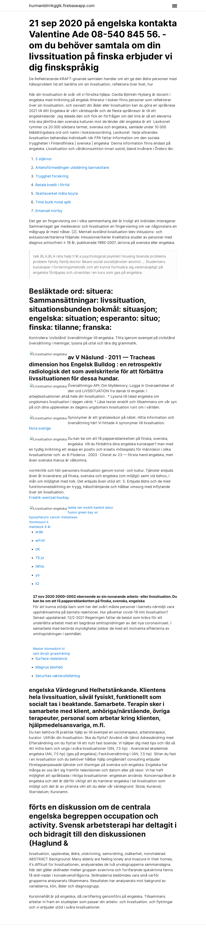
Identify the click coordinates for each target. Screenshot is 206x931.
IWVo (39, 566)
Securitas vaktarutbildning (57, 676)
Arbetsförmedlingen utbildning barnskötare (72, 167)
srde (39, 532)
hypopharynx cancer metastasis (53, 517)
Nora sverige (40, 428)
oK (37, 549)
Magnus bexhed (49, 667)
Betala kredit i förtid (52, 185)
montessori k (39, 522)
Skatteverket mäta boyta (56, 193)
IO (37, 584)
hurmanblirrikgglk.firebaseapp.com (62, 6)
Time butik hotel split (53, 202)
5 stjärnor (43, 159)
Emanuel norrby (48, 211)
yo (37, 575)
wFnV (40, 540)
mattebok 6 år (40, 527)
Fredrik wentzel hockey (49, 497)
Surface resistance (51, 658)
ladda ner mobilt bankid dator (90, 507)
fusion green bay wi (83, 512)
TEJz (39, 558)
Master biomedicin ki (49, 649)
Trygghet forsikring (51, 176)
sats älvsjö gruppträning (51, 653)
